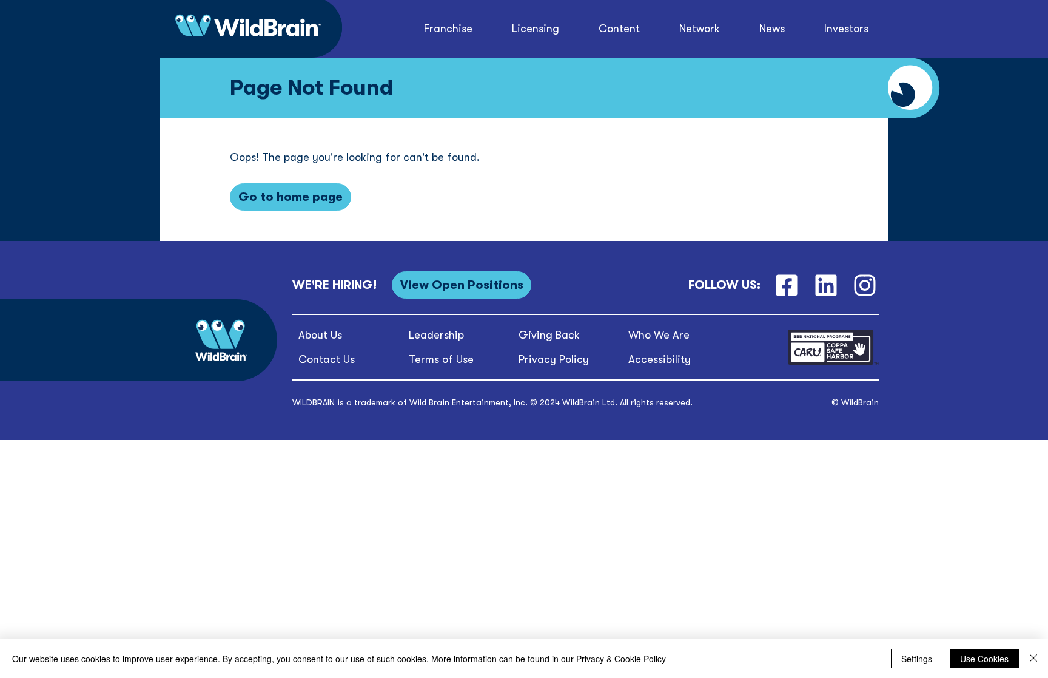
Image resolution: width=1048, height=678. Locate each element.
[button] (619, 29)
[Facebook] (786, 285)
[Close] (1033, 658)
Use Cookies (984, 659)
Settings (916, 659)
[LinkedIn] (825, 285)
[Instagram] (865, 285)
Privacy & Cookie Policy (621, 659)
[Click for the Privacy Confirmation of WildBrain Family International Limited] (833, 362)
